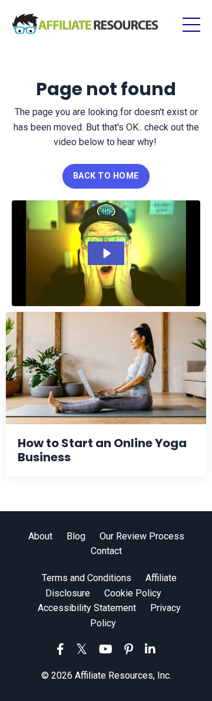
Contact (106, 550)
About (40, 536)
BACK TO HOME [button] (106, 176)
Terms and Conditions (86, 577)
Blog (76, 536)
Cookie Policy (132, 593)
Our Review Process (142, 536)
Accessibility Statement (87, 607)
